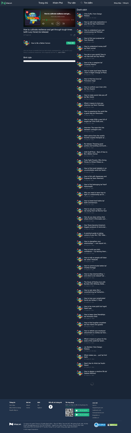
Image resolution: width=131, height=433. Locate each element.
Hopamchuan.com (97, 407)
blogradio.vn (96, 415)
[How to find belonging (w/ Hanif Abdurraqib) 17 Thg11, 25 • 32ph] (92, 190)
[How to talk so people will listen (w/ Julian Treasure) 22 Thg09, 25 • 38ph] (92, 263)
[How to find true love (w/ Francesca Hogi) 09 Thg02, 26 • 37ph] (92, 85)
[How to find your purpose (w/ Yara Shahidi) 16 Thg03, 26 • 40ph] (92, 44)
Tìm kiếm (88, 3)
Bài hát (28, 402)
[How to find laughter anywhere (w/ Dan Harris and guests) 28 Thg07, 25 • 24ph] (92, 328)
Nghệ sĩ (39, 407)
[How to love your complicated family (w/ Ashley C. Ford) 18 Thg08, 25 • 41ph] (92, 304)
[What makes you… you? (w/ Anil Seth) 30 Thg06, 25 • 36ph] (92, 361)
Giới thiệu (12, 405)
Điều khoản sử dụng (15, 407)
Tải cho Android (84, 414)
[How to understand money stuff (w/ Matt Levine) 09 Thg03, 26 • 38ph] (92, 52)
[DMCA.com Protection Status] (112, 425)
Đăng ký (126, 3)
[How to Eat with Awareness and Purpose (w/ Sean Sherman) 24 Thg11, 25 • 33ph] (92, 182)
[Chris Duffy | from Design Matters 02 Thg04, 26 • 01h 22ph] (92, 20)
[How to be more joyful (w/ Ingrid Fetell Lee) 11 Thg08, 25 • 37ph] (92, 312)
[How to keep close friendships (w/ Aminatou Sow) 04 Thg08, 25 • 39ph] (92, 320)
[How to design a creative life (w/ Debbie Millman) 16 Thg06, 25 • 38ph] (92, 377)
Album (28, 405)
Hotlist (28, 407)
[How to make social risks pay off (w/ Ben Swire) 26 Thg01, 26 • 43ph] (92, 101)
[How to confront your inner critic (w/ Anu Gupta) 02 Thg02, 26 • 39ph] (92, 93)
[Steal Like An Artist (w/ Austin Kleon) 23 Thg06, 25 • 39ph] (92, 369)
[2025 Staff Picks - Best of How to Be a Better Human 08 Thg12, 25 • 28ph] (92, 158)
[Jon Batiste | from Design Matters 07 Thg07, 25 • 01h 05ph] (92, 353)
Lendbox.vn (95, 417)
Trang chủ (43, 3)
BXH (38, 402)
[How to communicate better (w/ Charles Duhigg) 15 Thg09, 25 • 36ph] (92, 272)
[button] (43, 24)
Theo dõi (71, 43)
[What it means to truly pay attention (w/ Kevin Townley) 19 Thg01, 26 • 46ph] (92, 109)
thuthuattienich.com (98, 412)
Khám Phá (58, 3)
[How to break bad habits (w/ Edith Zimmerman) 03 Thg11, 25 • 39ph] (92, 207)
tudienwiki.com (96, 410)
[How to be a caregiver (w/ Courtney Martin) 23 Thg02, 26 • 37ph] (92, 68)
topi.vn (94, 405)
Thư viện (72, 3)
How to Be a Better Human (40, 43)
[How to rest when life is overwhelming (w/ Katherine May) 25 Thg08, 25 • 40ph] (92, 296)
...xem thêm (61, 52)
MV (38, 405)
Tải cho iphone (83, 410)
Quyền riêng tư (13, 410)
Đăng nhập (117, 3)
